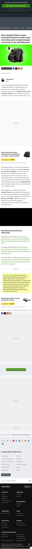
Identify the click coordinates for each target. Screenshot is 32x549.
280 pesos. (27, 95)
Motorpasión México (21, 540)
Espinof (18, 506)
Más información (18, 547)
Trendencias (4, 522)
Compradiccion (5, 527)
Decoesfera (4, 525)
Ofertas (16, 310)
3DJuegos (18, 494)
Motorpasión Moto (20, 515)
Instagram (16, 440)
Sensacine (18, 503)
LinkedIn (28, 440)
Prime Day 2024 (5, 464)
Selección (9, 310)
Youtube (13, 440)
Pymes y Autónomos (21, 525)
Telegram (19, 440)
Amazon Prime (6, 196)
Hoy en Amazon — (8, 159)
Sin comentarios (7, 68)
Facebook (14, 68)
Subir (26, 486)
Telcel (17, 470)
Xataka (3, 494)
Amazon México (6, 28)
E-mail (22, 68)
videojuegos (5, 470)
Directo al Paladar (6, 513)
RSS (22, 440)
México (18, 467)
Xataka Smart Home (6, 500)
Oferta (22, 28)
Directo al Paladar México (8, 540)
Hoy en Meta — (8, 303)
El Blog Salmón (19, 522)
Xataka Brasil (5, 536)
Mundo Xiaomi (5, 502)
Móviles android (5, 467)
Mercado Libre (16, 28)
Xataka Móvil (5, 496)
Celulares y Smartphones (8, 461)
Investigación (5, 456)
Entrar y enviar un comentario (16, 369)
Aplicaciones (19, 461)
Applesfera (4, 498)
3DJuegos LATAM (20, 534)
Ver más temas (6, 474)
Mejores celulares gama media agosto (21, 434)
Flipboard (19, 68)
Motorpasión (19, 513)
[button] (10, 79)
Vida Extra (18, 496)
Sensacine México (20, 536)
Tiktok (3, 443)
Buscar (30, 480)
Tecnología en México (21, 464)
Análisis (18, 456)
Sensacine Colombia (21, 538)
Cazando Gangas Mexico (8, 459)
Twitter (16, 68)
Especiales (19, 459)
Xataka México (5, 534)
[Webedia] (5, 487)
